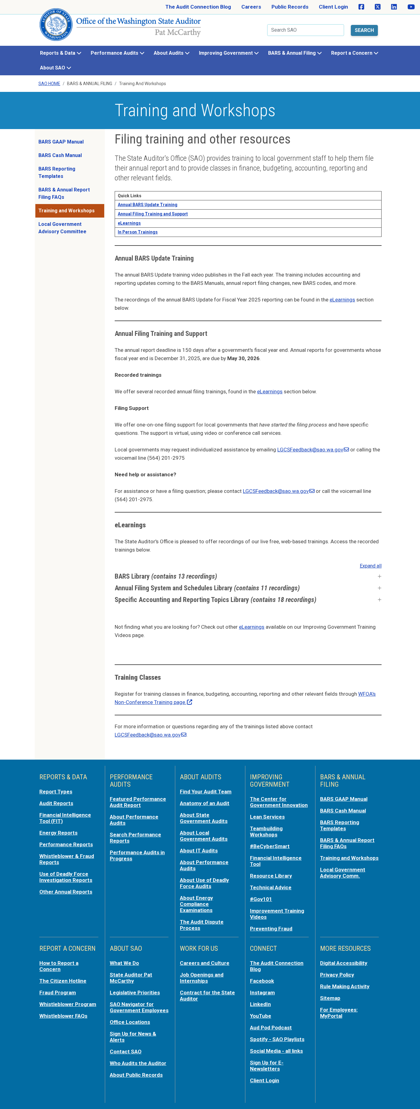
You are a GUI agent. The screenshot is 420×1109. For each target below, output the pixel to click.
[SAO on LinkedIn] (394, 7)
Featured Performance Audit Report (138, 802)
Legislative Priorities (135, 992)
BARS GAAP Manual (61, 142)
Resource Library (271, 876)
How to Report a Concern (58, 966)
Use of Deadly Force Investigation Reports (65, 877)
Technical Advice (270, 887)
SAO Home (49, 83)
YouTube (260, 1016)
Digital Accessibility (343, 963)
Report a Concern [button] (352, 53)
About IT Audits (199, 850)
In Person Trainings (138, 232)
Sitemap (330, 998)
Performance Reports (66, 844)
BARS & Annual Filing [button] (292, 53)
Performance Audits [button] (115, 53)
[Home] (120, 27)
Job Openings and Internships (202, 978)
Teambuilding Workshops (266, 831)
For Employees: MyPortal (339, 1013)
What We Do (124, 963)
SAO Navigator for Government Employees (139, 1007)
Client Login (333, 7)
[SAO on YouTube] (411, 7)
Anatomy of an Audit (204, 803)
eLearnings (342, 300)
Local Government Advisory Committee (62, 227)
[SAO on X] (378, 7)
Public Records (289, 7)
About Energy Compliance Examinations (196, 904)
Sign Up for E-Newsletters (266, 1066)
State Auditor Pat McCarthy (131, 978)
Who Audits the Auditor (138, 1063)
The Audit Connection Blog (198, 7)
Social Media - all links (276, 1051)
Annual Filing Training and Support (153, 213)
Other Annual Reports (65, 892)
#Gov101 (261, 899)
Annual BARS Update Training (147, 204)
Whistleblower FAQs (63, 1016)
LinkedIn (260, 1004)
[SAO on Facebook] (361, 7)
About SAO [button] (53, 68)
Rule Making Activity (345, 986)
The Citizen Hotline (62, 981)
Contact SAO (125, 1051)
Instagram (262, 992)
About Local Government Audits (204, 836)
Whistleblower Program (67, 1004)
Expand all (371, 566)
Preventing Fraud (271, 929)
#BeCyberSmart (270, 846)
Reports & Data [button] (58, 53)
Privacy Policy (337, 975)
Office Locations (130, 1022)
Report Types (55, 791)
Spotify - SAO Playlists (277, 1039)
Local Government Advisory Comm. (342, 873)
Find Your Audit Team (206, 791)
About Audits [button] (169, 53)
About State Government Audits (204, 818)
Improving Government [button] (226, 53)
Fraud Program (57, 992)
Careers (251, 7)
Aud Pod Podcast (271, 1027)
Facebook (262, 981)
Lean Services (267, 817)
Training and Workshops (66, 211)
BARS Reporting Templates (56, 172)
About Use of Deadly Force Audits (204, 883)
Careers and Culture (204, 963)
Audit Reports (56, 803)
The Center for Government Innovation (279, 802)
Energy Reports (58, 833)
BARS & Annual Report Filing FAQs (64, 193)
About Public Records (136, 1075)
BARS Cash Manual (60, 155)
